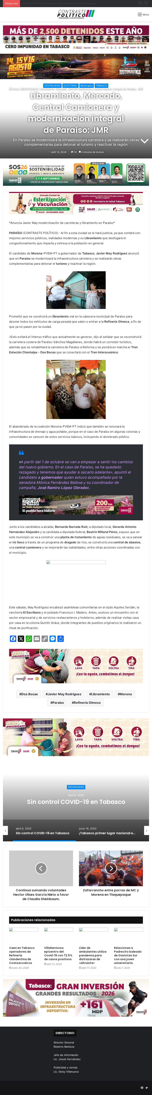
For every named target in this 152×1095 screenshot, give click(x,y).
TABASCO (101, 85)
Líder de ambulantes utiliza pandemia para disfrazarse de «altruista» (92, 955)
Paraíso (58, 703)
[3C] (76, 173)
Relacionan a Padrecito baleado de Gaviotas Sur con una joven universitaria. (128, 955)
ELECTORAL (70, 85)
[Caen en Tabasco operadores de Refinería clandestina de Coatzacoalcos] (23, 936)
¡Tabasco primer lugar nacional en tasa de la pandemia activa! (76, 802)
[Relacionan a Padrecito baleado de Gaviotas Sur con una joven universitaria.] (128, 936)
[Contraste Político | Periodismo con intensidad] (76, 14)
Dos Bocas (29, 694)
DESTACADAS (52, 85)
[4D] (76, 666)
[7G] (76, 504)
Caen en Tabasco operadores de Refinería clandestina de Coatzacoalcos (22, 955)
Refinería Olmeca (87, 703)
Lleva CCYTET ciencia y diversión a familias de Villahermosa (58, 3)
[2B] (76, 66)
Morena (126, 694)
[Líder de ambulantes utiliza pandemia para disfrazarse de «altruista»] (93, 936)
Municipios (87, 85)
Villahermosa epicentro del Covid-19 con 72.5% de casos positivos (58, 953)
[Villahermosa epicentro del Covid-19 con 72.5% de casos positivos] (58, 936)
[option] (76, 801)
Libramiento (100, 694)
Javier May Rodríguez (64, 694)
